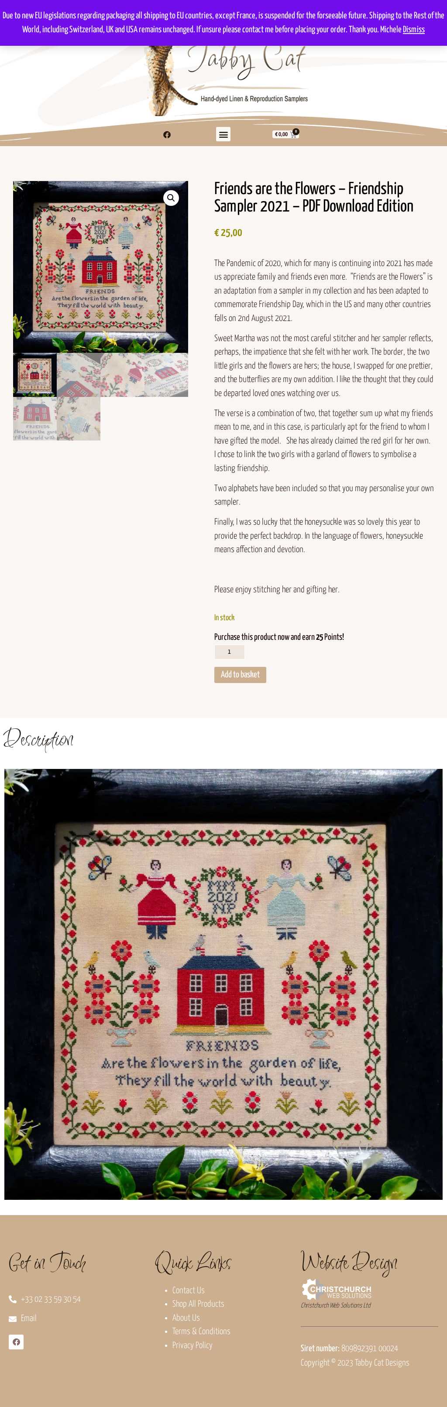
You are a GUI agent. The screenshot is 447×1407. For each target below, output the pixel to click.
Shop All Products (198, 1304)
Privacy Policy (192, 1346)
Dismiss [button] (414, 30)
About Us (186, 1318)
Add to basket (240, 675)
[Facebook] (167, 134)
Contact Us (188, 1291)
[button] (223, 134)
